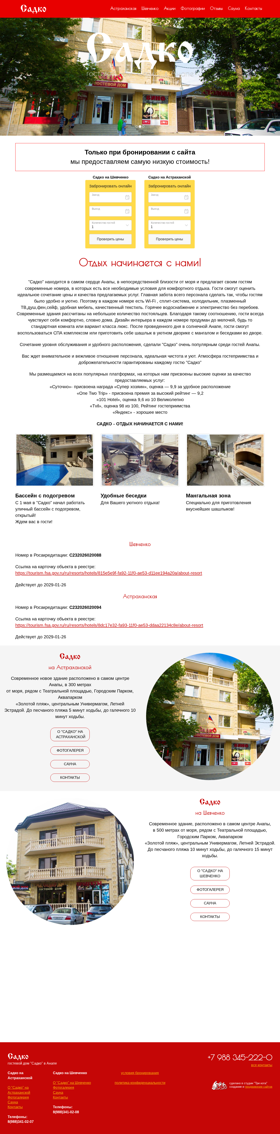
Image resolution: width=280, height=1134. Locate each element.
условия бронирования (140, 1073)
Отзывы (216, 8)
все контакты (261, 1065)
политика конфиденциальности (140, 1083)
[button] (21, 76)
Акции (169, 8)
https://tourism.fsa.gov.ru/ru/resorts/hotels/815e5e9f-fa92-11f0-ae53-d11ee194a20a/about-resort (108, 573)
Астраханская (123, 8)
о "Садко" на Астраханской (70, 734)
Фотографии (193, 8)
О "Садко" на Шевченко (72, 1083)
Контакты (253, 8)
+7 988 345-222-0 (240, 1057)
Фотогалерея (70, 750)
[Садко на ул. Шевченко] (54, 460)
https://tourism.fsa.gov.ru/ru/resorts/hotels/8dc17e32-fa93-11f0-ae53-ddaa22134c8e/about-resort (109, 625)
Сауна (234, 8)
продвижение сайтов (258, 1086)
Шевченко (150, 8)
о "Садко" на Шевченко (210, 873)
